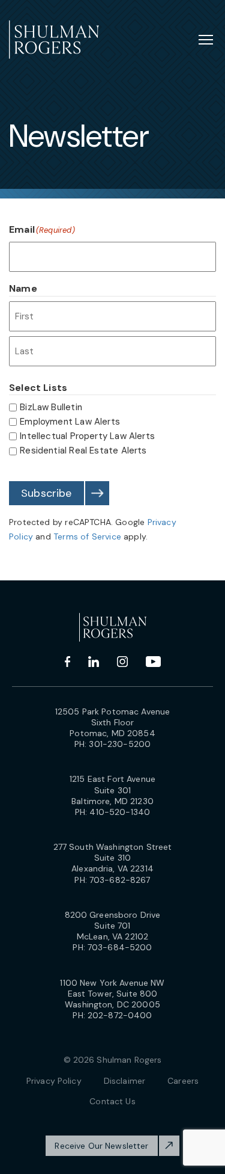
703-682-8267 (120, 879)
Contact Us (112, 1101)
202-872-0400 (120, 1015)
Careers (183, 1080)
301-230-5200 (120, 744)
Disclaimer (124, 1080)
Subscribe (46, 493)
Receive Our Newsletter (101, 1145)
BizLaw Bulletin (51, 407)
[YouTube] (153, 661)
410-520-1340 (119, 812)
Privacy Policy (54, 1080)
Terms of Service (87, 536)
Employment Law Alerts (70, 422)
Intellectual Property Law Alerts (87, 436)
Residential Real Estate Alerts (83, 450)
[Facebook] (67, 661)
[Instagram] (122, 661)
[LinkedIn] (93, 661)
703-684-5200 (120, 947)
